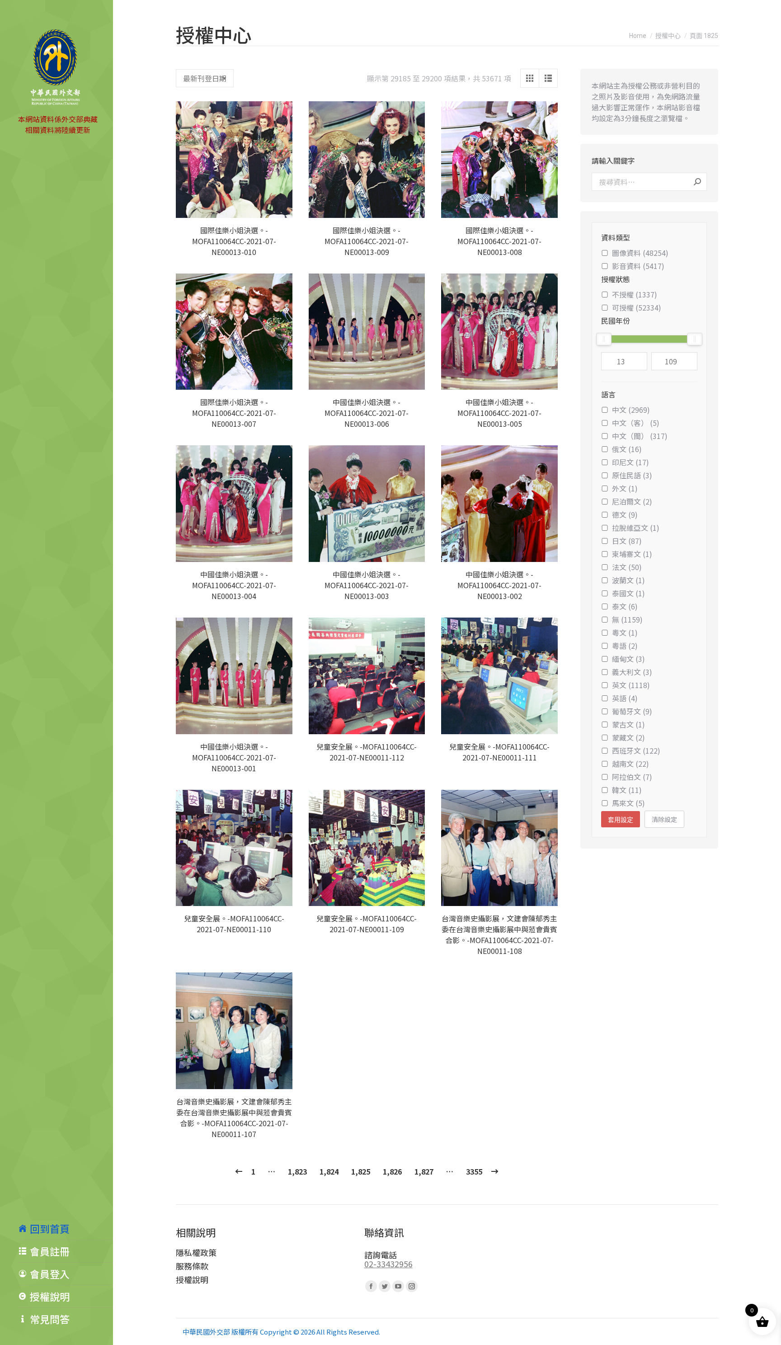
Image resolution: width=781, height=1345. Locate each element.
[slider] (604, 339)
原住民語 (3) (632, 475)
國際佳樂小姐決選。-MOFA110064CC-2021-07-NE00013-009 (367, 241)
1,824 (329, 1171)
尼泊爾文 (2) (632, 501)
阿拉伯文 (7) (632, 776)
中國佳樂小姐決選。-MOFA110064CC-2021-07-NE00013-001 (234, 757)
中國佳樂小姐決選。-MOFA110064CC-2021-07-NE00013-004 (234, 585)
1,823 (297, 1171)
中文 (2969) (631, 409)
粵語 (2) (625, 645)
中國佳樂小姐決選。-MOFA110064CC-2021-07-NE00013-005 (499, 412)
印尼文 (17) (630, 462)
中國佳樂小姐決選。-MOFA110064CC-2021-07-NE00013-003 (367, 585)
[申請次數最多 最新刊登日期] (205, 78)
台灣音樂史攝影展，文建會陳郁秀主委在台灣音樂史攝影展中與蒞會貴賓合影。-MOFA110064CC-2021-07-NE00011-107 (234, 1117)
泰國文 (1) (628, 593)
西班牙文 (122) (636, 750)
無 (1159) (627, 619)
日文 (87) (627, 540)
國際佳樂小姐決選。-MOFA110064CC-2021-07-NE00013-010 (234, 241)
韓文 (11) (627, 789)
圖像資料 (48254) (640, 252)
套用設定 (620, 819)
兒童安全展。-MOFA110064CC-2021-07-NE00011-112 (366, 752)
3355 (474, 1171)
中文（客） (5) (635, 422)
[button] (280, 206)
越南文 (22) (630, 763)
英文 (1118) (631, 685)
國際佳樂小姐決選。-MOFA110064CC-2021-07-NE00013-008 (499, 241)
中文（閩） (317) (640, 435)
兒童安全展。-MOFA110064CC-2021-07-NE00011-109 (366, 923)
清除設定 (664, 819)
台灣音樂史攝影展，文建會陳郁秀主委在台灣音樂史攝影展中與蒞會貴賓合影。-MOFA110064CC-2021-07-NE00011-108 (499, 934)
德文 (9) (625, 514)
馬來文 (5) (628, 803)
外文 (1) (625, 488)
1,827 (423, 1171)
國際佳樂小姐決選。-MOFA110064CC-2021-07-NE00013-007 (234, 412)
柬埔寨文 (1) (632, 553)
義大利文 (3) (632, 671)
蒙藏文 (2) (628, 737)
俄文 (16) (627, 449)
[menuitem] (65, 1228)
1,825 (360, 1171)
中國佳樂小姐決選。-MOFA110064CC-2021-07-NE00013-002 (499, 585)
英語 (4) (625, 698)
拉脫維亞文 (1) (635, 527)
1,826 (392, 1171)
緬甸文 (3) (628, 658)
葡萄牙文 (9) (632, 711)
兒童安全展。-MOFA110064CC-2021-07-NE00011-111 (499, 752)
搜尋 (697, 182)
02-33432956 (388, 1263)
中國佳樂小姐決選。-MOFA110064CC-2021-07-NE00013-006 (367, 412)
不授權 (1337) (634, 294)
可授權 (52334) (636, 307)
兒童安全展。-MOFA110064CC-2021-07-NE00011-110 (234, 923)
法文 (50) (627, 567)
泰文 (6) (625, 606)
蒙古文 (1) (628, 724)
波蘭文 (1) (628, 580)
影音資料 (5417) (638, 265)
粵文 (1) (625, 632)
